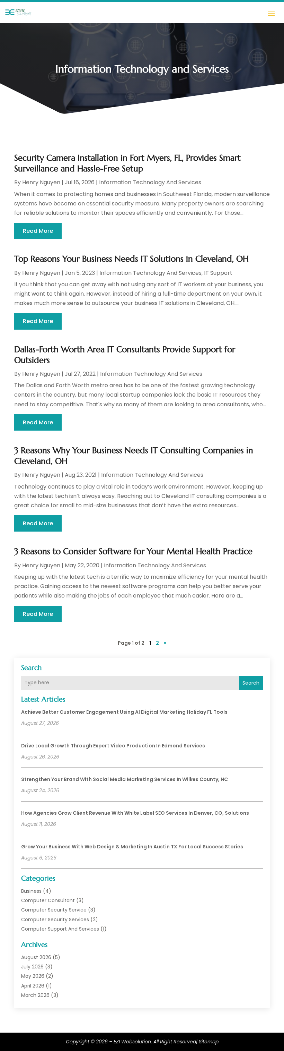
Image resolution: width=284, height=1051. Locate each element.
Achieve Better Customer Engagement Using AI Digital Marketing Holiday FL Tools (124, 712)
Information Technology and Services (150, 182)
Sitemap (209, 1041)
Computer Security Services (55, 919)
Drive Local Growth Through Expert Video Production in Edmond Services (113, 745)
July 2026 (32, 966)
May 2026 (32, 976)
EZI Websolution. (133, 1041)
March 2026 (35, 995)
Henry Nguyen (41, 182)
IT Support (218, 273)
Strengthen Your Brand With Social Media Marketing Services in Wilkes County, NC (124, 779)
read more (38, 231)
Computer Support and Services (60, 928)
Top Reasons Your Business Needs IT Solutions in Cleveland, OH (131, 259)
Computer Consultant (48, 900)
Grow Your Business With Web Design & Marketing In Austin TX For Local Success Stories (132, 846)
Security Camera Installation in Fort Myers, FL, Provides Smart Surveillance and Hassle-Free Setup (127, 163)
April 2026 (32, 985)
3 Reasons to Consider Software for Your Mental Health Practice (133, 551)
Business (31, 891)
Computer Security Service (54, 909)
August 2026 (36, 957)
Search (250, 682)
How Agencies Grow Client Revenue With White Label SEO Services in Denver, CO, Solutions (135, 813)
